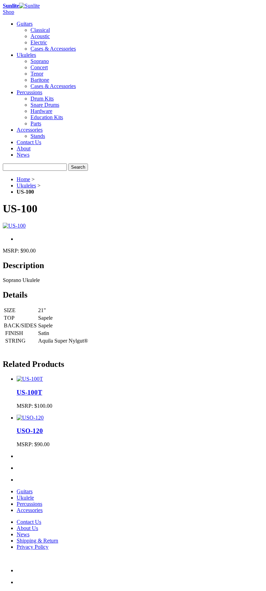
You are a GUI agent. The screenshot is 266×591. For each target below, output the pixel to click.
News (23, 155)
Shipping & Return (37, 541)
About (23, 148)
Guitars (25, 491)
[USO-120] (30, 418)
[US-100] (14, 226)
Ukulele (25, 498)
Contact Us (29, 142)
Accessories (30, 510)
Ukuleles (26, 185)
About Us (27, 528)
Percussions (29, 504)
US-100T (29, 392)
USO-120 (30, 430)
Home (23, 179)
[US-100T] (30, 379)
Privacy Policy (32, 547)
